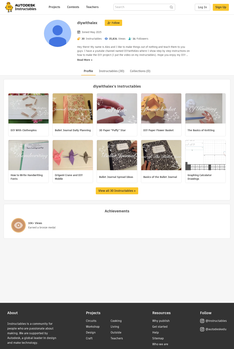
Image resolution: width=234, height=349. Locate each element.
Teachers (92, 7)
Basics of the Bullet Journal (160, 177)
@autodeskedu (216, 329)
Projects (54, 7)
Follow (116, 23)
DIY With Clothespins (24, 130)
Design (91, 332)
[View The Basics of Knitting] (205, 108)
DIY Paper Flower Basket (158, 130)
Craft (89, 338)
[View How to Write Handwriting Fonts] (28, 155)
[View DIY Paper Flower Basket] (161, 108)
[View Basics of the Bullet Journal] (161, 155)
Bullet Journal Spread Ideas (116, 177)
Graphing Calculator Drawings (200, 177)
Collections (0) (140, 71)
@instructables (216, 321)
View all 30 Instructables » (117, 191)
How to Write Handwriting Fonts (27, 177)
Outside (116, 332)
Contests (73, 7)
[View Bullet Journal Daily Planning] (73, 108)
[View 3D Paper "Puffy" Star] (117, 108)
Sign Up (220, 7)
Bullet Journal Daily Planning (73, 130)
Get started (160, 327)
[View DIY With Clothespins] (28, 108)
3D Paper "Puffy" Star (112, 130)
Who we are (160, 344)
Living (115, 327)
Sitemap (158, 338)
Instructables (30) (111, 71)
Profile (88, 71)
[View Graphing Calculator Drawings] (205, 155)
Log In (202, 7)
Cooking (116, 321)
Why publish (161, 321)
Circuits (91, 321)
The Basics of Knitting (201, 130)
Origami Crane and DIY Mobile (69, 177)
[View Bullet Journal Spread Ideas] (117, 155)
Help (155, 332)
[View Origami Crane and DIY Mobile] (73, 155)
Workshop (93, 327)
